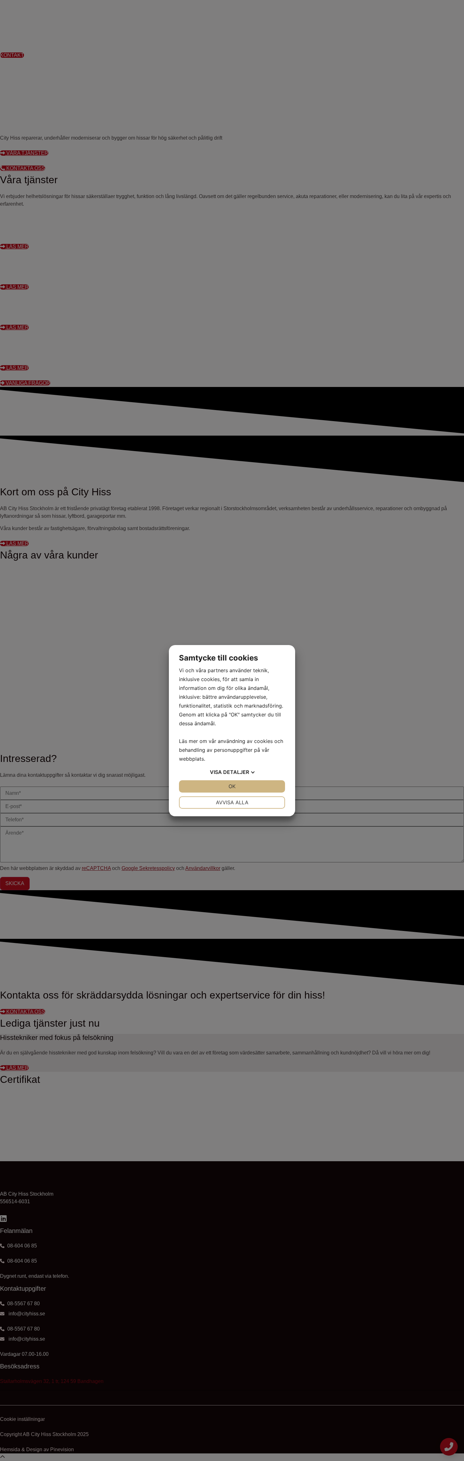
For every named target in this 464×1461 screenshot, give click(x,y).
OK (232, 786)
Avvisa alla (232, 802)
